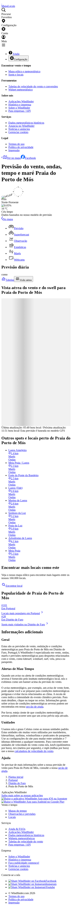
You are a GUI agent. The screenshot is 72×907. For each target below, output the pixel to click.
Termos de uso (16, 144)
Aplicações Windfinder (21, 101)
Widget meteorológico (20, 89)
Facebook (30, 157)
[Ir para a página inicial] (1, 2)
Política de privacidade (20, 147)
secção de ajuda (34, 706)
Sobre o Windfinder (19, 107)
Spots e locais (15, 74)
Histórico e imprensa (19, 104)
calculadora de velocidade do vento (34, 751)
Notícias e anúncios (19, 129)
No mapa (8, 219)
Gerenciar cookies (18, 132)
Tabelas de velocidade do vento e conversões (33, 86)
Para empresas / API (19, 110)
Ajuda (16, 53)
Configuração (20, 59)
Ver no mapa (14, 157)
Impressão (14, 150)
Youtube (50, 887)
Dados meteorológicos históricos (26, 122)
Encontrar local (14, 585)
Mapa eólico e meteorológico (24, 71)
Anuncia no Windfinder (21, 125)
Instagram (51, 884)
